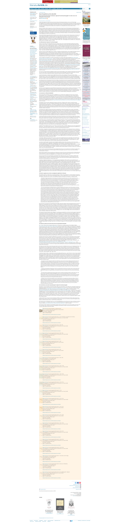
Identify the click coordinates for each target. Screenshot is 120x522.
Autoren (46, 8)
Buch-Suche (32, 521)
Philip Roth (35, 49)
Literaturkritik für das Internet (86, 130)
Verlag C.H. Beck (86, 26)
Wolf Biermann (34, 51)
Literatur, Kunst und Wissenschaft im (33, 110)
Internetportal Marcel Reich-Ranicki (33, 67)
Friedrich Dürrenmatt (32, 55)
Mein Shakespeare (32, 52)
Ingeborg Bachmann (33, 65)
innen (88, 124)
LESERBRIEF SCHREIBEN (76, 484)
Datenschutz (84, 520)
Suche (80, 8)
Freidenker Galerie (86, 68)
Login (62, 8)
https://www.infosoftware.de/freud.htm (45, 60)
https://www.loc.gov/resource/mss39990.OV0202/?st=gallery (56, 288)
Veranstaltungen (38, 521)
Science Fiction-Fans (85, 116)
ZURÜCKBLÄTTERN (42, 12)
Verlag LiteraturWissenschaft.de (60, 513)
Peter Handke (35, 62)
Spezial (39, 8)
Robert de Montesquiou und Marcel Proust (33, 93)
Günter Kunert (32, 49)
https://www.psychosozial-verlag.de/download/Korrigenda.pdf (55, 303)
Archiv (35, 8)
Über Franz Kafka (86, 85)
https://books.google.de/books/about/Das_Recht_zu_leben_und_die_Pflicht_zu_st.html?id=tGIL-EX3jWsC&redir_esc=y (57, 241)
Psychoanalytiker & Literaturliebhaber (84, 117)
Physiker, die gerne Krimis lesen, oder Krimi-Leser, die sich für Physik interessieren (86, 114)
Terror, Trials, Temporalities (32, 100)
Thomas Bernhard (32, 57)
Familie (31, 19)
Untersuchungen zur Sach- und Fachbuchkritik (85, 132)
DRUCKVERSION (77, 486)
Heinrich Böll (32, 50)
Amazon (86, 43)
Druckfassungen (50, 520)
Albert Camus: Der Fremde (86, 70)
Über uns (58, 8)
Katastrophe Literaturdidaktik (86, 76)
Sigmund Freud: (33, 114)
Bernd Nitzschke (44, 18)
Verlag (89, 4)
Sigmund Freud (45, 308)
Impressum (79, 520)
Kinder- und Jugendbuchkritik (86, 133)
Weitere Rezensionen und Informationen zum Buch (52, 314)
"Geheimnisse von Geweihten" (86, 73)
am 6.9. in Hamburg (87, 81)
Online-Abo (31, 27)
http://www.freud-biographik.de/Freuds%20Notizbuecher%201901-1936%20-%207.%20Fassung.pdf (54, 290)
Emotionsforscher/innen (85, 123)
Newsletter (44, 521)
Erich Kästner (84, 129)
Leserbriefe (41, 520)
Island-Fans (83, 112)
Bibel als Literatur (33, 116)
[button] (76, 483)
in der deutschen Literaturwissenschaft (33, 120)
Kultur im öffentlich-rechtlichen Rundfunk (33, 16)
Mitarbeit (54, 8)
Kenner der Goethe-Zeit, (85, 119)
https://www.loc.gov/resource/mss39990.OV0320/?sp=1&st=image (49, 68)
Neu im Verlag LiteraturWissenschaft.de (49, 513)
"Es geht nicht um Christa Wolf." (33, 86)
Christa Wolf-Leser (84, 124)
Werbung (48, 521)
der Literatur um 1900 (85, 120)
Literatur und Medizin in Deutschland (33, 96)
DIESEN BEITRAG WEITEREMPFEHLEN (74, 485)
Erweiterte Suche (57, 520)
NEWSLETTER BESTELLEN (76, 487)
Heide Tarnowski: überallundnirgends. (33, 80)
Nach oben (88, 520)
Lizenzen (74, 495)
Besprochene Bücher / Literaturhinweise (44, 20)
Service (50, 8)
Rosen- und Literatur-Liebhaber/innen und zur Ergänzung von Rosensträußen (85, 108)
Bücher (42, 8)
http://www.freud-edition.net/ (74, 69)
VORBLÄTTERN (78, 12)
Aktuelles (32, 8)
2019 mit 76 (31, 84)
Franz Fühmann (35, 61)
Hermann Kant (32, 53)
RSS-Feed (31, 520)
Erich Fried (31, 59)
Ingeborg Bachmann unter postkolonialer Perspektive (85, 135)
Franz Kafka (31, 107)
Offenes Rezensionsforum (33, 20)
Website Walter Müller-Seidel (86, 143)
